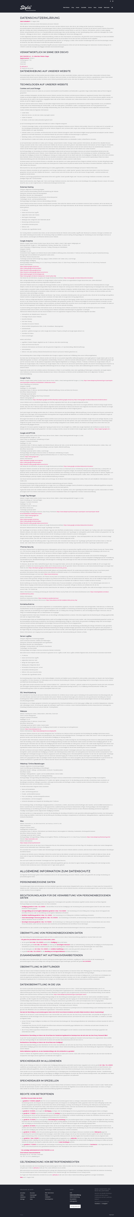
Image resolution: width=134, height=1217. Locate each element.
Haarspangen (33, 1195)
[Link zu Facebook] (110, 1)
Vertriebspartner (49, 1199)
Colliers (22, 1195)
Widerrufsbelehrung (75, 1197)
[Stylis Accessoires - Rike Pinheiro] (28, 7)
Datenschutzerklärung (75, 1195)
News (46, 1195)
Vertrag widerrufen (75, 1206)
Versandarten (73, 1199)
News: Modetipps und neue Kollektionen (103, 1189)
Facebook (97, 1203)
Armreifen (22, 1193)
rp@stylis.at (24, 66)
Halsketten (23, 1197)
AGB (71, 1193)
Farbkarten (47, 1197)
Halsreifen (32, 1197)
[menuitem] (66, 7)
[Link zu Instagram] (113, 1)
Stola (31, 1199)
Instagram (104, 1203)
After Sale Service (49, 1193)
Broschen (32, 1193)
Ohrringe (22, 1199)
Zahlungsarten (73, 1201)
